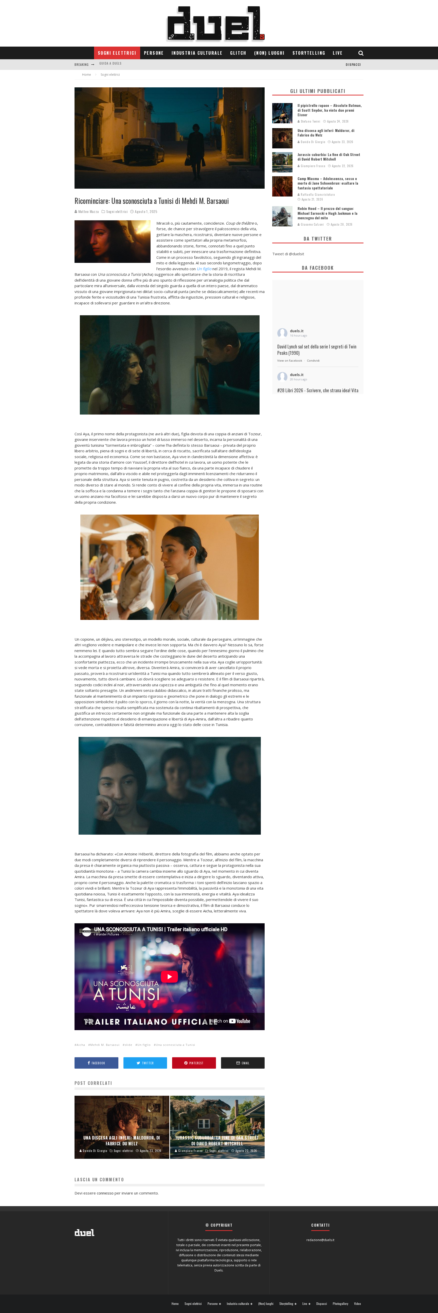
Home (175, 1303)
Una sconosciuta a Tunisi (175, 1045)
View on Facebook (289, 360)
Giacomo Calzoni (312, 224)
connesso (105, 1193)
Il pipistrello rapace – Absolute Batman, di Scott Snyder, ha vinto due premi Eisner (330, 110)
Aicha (81, 1045)
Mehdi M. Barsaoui (105, 1045)
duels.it (297, 330)
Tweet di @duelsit (288, 253)
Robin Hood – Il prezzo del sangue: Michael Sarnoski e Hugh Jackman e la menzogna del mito (327, 213)
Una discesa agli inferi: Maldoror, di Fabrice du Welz (326, 133)
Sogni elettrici (117, 53)
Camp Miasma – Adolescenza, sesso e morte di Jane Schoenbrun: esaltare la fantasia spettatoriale (328, 183)
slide (128, 1045)
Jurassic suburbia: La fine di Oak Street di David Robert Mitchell (329, 157)
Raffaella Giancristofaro (317, 194)
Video (357, 1303)
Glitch (238, 53)
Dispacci (353, 64)
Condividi (313, 360)
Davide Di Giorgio (312, 142)
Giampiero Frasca (312, 166)
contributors (111, 64)
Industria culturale (197, 53)
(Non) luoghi (269, 53)
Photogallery (340, 1303)
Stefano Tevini (310, 121)
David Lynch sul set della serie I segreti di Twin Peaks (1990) (316, 349)
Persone (154, 53)
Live (338, 53)
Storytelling (309, 53)
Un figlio (144, 1045)
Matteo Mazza (88, 211)
